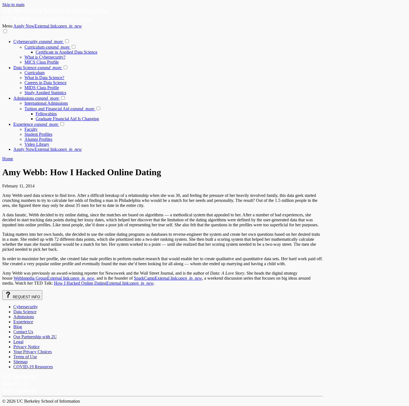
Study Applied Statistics (45, 92)
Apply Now (47, 26)
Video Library (36, 144)
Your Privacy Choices (32, 351)
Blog (17, 326)
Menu (7, 26)
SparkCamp (168, 278)
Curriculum (47, 47)
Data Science (37, 67)
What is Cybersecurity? (44, 57)
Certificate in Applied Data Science (66, 52)
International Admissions (46, 103)
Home (7, 158)
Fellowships (46, 113)
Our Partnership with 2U (35, 336)
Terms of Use (25, 356)
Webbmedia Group (54, 278)
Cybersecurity (38, 41)
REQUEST (26, 297)
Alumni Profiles (38, 139)
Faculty (31, 129)
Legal (18, 341)
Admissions (36, 98)
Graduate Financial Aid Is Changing (67, 118)
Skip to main (13, 4)
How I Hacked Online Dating (104, 283)
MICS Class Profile (41, 62)
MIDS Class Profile (41, 87)
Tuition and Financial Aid (59, 108)
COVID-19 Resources (33, 366)
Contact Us (23, 331)
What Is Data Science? (44, 77)
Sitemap (20, 361)
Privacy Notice (26, 346)
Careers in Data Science (45, 82)
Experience (35, 124)
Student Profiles (38, 134)
